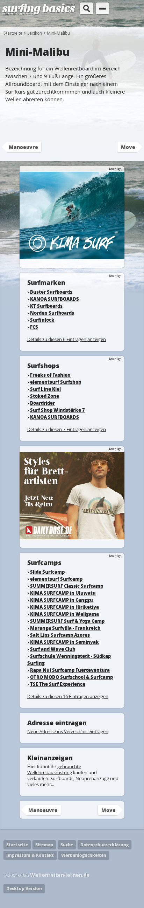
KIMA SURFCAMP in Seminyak (64, 642)
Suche (66, 845)
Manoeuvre (23, 146)
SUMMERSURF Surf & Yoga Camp (67, 620)
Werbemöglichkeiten (83, 855)
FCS (34, 326)
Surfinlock (42, 319)
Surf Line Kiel (45, 388)
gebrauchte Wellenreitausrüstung (54, 769)
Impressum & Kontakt (30, 855)
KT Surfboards (46, 305)
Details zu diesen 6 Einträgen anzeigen (66, 339)
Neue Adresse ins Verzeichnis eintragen (67, 731)
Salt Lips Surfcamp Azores (60, 634)
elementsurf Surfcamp (56, 578)
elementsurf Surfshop (55, 381)
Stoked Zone (44, 395)
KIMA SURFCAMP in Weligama (64, 613)
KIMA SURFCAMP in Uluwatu (63, 592)
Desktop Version (24, 889)
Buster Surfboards (51, 291)
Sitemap (44, 845)
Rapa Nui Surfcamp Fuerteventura (70, 670)
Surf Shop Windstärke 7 (57, 410)
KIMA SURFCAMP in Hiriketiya (64, 606)
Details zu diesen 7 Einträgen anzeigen (66, 429)
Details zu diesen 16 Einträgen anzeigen (67, 696)
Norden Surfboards (52, 312)
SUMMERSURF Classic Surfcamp (66, 585)
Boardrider (42, 403)
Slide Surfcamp (47, 571)
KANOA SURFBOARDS (54, 298)
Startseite (12, 33)
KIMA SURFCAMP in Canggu (61, 599)
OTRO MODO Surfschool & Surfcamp (71, 677)
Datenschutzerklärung (104, 845)
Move (128, 146)
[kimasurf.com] (72, 256)
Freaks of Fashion (50, 374)
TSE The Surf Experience (57, 684)
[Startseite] (38, 13)
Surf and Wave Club (52, 649)
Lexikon (34, 33)
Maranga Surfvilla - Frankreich (65, 627)
